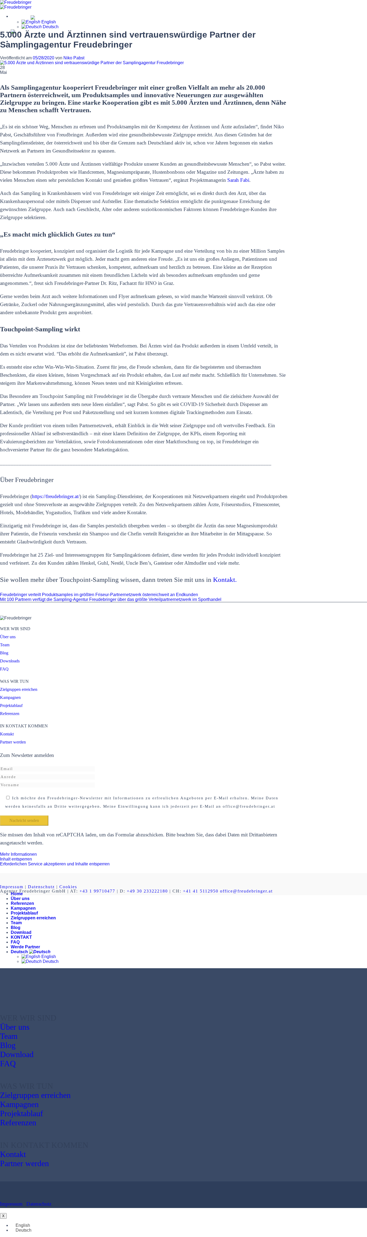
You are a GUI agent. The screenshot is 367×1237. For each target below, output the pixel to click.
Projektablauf (11, 705)
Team (4, 645)
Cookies (68, 886)
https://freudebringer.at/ (56, 496)
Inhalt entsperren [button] (16, 859)
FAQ (4, 669)
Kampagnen (10, 697)
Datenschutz (41, 886)
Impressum (11, 886)
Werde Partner (25, 947)
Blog (4, 653)
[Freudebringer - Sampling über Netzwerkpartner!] (15, 4)
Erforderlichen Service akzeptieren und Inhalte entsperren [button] (55, 864)
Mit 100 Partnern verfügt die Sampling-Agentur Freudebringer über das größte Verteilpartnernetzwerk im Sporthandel (110, 599)
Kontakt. (225, 579)
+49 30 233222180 (147, 891)
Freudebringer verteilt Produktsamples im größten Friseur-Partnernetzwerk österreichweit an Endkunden (99, 594)
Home (17, 893)
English (48, 22)
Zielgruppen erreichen (18, 689)
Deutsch (20, 16)
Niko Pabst (73, 58)
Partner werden (13, 742)
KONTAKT (21, 937)
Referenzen (9, 713)
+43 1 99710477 (97, 891)
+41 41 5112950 (200, 891)
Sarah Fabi (238, 180)
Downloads (10, 661)
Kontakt (7, 734)
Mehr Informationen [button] (18, 854)
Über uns (8, 636)
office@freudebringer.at (246, 891)
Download (21, 932)
